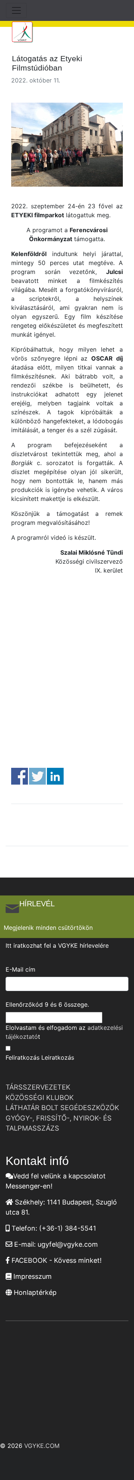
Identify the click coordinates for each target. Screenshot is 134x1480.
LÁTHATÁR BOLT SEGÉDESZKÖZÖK (62, 1107)
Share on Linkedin (55, 776)
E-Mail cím (20, 969)
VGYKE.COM (42, 1445)
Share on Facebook (19, 776)
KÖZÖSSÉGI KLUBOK (40, 1097)
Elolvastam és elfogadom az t (64, 1032)
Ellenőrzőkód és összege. (47, 1004)
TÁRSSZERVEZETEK (38, 1087)
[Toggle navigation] (16, 10)
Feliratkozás (22, 1057)
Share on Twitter (37, 776)
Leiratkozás (57, 1057)
